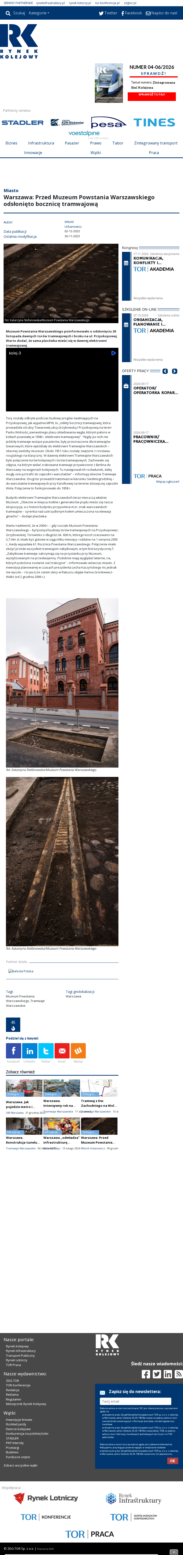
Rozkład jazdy (16, 1505)
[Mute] (37, 435)
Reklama (12, 1476)
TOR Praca (13, 1446)
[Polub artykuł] (13, 1082)
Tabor (117, 143)
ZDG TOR (12, 1462)
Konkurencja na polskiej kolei (27, 1515)
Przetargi (12, 1529)
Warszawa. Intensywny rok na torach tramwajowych (61, 1134)
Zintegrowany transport (156, 143)
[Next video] (24, 435)
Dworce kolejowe (18, 1510)
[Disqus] (62, 1267)
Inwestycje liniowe (19, 1501)
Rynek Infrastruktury (21, 1432)
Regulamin (13, 1480)
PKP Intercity (15, 1524)
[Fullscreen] (112, 435)
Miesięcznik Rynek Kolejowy (26, 1485)
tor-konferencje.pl (107, 3)
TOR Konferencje (18, 1466)
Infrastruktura (41, 143)
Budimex (12, 1533)
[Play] (12, 435)
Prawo (96, 143)
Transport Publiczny (20, 1437)
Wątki (96, 152)
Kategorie (37, 13)
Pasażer (72, 143)
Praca (154, 152)
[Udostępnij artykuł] (29, 1082)
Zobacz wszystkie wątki (20, 1546)
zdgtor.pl (130, 3)
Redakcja (12, 1471)
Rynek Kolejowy (17, 1427)
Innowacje (33, 152)
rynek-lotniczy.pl (80, 3)
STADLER (12, 1519)
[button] (165, 407)
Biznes (11, 143)
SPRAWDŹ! (154, 73)
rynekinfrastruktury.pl (50, 3)
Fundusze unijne (18, 1538)
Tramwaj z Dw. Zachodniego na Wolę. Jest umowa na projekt (99, 1134)
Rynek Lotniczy (16, 1441)
